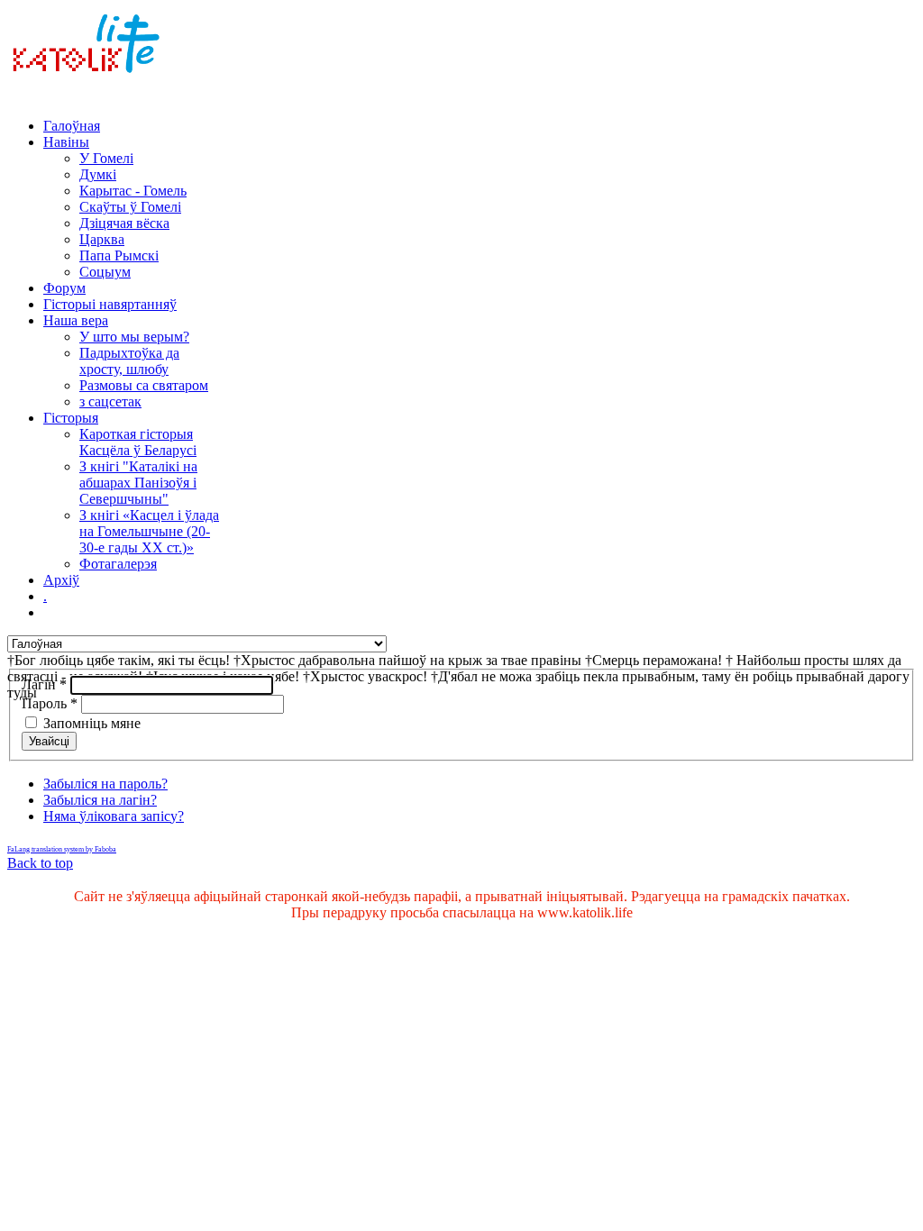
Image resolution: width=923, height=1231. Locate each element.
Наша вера (75, 320)
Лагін (44, 684)
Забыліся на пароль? (105, 783)
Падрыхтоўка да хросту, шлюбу (129, 361)
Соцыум (105, 271)
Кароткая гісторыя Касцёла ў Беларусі (137, 442)
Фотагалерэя (118, 563)
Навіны (66, 142)
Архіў (61, 580)
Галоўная (71, 125)
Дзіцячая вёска (124, 223)
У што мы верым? (134, 336)
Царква (101, 239)
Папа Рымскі (119, 255)
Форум (64, 288)
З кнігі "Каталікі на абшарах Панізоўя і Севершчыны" (138, 482)
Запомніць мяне (92, 723)
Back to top (40, 863)
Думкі (97, 174)
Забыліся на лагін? (100, 799)
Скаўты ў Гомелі (130, 206)
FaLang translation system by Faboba (61, 849)
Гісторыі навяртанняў (110, 304)
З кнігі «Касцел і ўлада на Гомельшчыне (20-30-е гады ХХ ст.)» (149, 531)
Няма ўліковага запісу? (113, 816)
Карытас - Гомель (133, 190)
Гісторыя (70, 417)
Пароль (50, 703)
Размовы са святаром (143, 385)
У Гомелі (106, 158)
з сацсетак (110, 401)
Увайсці (49, 741)
